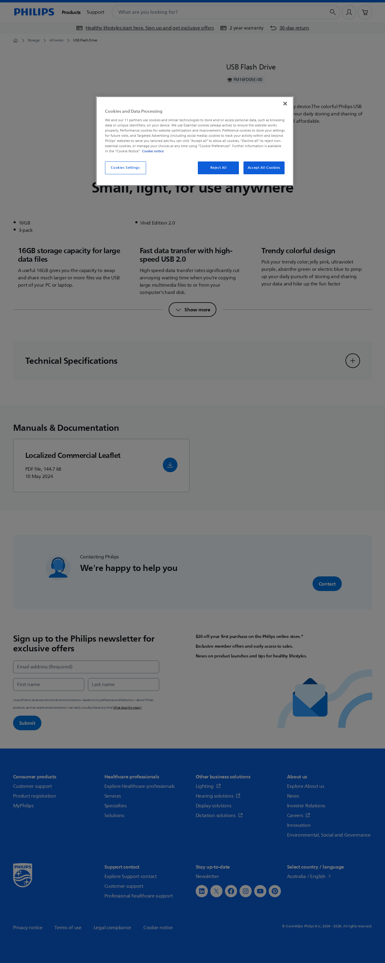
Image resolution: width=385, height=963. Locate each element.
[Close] (285, 103)
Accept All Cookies (264, 168)
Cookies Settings (125, 168)
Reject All (218, 168)
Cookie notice (153, 151)
